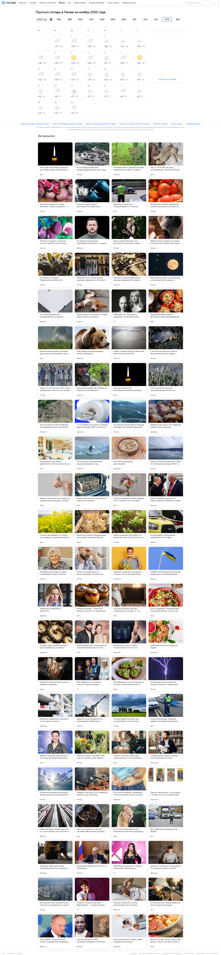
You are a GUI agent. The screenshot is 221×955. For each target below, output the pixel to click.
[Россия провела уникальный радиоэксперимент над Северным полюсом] (92, 454)
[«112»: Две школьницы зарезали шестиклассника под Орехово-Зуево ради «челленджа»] (55, 159)
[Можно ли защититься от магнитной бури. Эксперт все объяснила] (92, 564)
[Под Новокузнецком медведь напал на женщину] (92, 343)
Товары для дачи (193, 124)
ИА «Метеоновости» (212, 953)
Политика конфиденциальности (149, 953)
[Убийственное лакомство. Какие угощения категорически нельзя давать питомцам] (165, 233)
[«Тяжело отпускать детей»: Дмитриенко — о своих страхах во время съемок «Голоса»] (92, 895)
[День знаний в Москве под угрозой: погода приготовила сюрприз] (129, 233)
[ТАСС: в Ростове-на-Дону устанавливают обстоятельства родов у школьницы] (165, 159)
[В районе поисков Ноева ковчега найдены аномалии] (55, 674)
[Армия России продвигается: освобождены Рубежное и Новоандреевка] (92, 711)
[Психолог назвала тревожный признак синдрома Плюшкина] (129, 270)
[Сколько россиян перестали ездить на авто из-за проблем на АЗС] (129, 748)
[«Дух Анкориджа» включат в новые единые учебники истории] (165, 490)
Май (102, 19)
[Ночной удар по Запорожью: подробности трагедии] (165, 527)
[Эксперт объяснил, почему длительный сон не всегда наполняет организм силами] (129, 895)
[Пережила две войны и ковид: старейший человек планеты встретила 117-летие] (55, 564)
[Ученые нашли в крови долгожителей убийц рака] (92, 196)
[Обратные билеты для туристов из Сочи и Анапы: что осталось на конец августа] (55, 821)
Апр (91, 19)
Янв (59, 19)
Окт (156, 19)
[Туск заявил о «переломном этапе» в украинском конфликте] (55, 931)
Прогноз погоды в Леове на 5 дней (67, 124)
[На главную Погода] (10, 3)
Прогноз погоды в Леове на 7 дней (100, 124)
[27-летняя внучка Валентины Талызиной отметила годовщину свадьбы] (129, 821)
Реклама (19, 953)
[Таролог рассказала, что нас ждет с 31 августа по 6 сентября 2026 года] (165, 784)
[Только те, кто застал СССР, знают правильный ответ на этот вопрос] (55, 380)
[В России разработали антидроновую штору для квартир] (55, 306)
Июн (112, 19)
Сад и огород (176, 124)
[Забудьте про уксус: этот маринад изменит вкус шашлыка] (165, 417)
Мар (80, 19)
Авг (134, 19)
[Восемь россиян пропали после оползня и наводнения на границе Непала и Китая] (55, 895)
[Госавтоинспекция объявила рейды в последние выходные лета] (165, 711)
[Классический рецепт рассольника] (129, 454)
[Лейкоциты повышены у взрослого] (55, 601)
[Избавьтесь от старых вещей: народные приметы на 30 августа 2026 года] (92, 270)
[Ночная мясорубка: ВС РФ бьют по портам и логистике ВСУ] (92, 380)
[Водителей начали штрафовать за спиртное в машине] (92, 490)
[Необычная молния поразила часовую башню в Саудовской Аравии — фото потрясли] (165, 674)
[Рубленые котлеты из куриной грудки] (165, 637)
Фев (70, 19)
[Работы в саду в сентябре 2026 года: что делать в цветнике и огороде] (92, 748)
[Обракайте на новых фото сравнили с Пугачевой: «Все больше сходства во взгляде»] (129, 306)
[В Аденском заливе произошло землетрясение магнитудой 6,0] (55, 784)
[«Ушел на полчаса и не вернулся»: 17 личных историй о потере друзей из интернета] (165, 858)
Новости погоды (160, 124)
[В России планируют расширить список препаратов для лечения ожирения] (129, 784)
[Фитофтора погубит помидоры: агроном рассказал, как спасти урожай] (165, 196)
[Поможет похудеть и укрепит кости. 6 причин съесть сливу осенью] (55, 233)
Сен (145, 19)
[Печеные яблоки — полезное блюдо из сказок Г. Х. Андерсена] (92, 601)
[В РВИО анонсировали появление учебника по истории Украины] (165, 564)
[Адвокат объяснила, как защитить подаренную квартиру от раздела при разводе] (55, 490)
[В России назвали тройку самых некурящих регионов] (129, 931)
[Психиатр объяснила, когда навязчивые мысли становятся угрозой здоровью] (55, 858)
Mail (3, 953)
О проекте (133, 953)
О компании (11, 953)
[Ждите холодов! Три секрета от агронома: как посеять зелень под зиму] (129, 527)
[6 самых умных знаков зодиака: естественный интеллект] (165, 748)
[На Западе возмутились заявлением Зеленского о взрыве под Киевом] (92, 233)
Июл (123, 19)
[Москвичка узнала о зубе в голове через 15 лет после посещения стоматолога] (129, 637)
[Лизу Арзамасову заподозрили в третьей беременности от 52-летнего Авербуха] (92, 637)
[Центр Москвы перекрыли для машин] (165, 821)
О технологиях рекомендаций (171, 953)
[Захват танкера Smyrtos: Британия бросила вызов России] (129, 343)
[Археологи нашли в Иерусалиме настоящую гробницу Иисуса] (92, 527)
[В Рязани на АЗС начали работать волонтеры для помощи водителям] (165, 895)
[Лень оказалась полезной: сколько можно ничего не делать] (92, 306)
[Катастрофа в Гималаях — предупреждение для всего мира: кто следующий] (92, 159)
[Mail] (3, 3)
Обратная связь (188, 953)
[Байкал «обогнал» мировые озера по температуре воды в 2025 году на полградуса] (165, 454)
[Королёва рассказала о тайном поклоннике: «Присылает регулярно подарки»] (129, 858)
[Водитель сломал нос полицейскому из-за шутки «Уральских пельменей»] (129, 196)
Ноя (167, 19)
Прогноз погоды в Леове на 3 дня (35, 124)
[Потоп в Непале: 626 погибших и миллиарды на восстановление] (55, 417)
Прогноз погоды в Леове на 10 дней (134, 124)
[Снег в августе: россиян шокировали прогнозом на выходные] (165, 380)
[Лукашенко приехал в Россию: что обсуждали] (92, 858)
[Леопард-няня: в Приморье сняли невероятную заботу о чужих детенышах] (129, 159)
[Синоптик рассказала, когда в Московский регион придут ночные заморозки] (165, 343)
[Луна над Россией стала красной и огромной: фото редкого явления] (165, 270)
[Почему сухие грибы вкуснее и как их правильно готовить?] (55, 637)
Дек (178, 19)
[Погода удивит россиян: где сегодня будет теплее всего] (129, 711)
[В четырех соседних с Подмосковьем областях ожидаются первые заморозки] (55, 270)
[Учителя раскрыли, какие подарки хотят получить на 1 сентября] (129, 490)
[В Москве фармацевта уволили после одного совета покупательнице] (55, 711)
